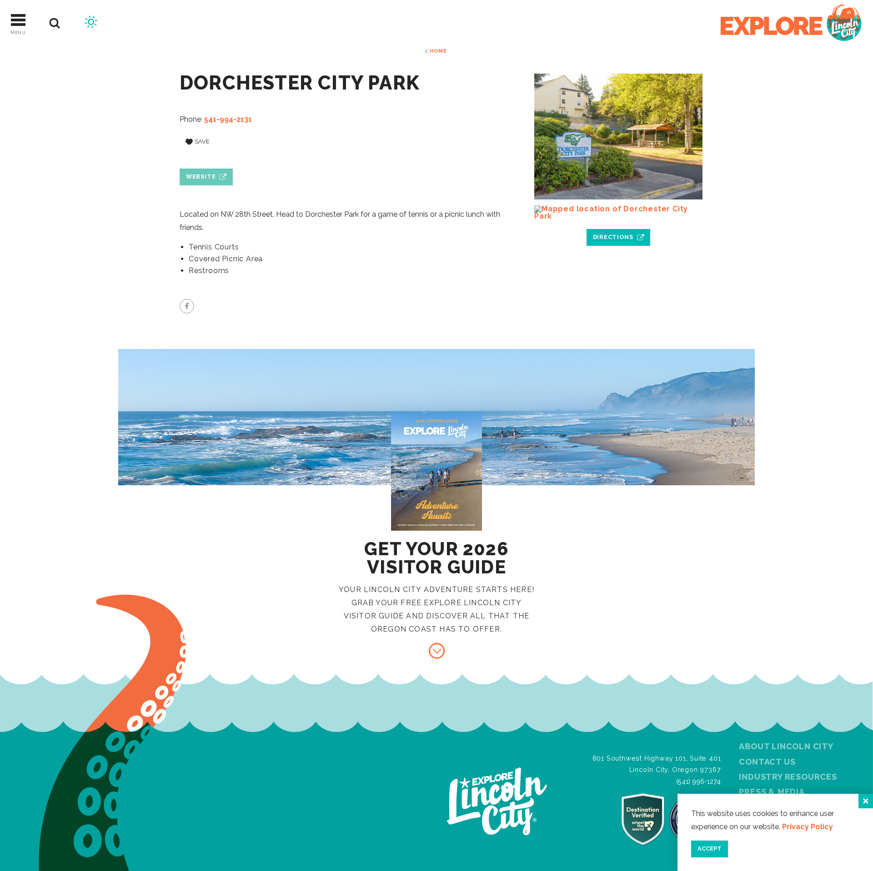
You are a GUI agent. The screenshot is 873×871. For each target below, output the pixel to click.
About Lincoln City (786, 746)
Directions (613, 237)
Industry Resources (788, 776)
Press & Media (771, 791)
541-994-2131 (228, 119)
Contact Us (767, 761)
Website (201, 176)
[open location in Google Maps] (618, 212)
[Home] (791, 23)
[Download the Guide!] (437, 651)
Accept (709, 848)
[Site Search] (55, 23)
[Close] (865, 801)
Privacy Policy (807, 826)
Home (438, 51)
